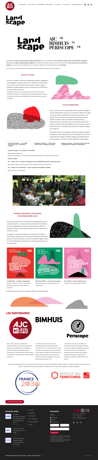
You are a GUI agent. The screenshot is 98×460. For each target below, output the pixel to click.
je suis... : (53, 415)
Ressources (49, 4)
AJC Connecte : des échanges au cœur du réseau (19, 430)
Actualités (66, 4)
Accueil (31, 410)
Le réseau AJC (22, 4)
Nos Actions (31, 4)
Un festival (54, 418)
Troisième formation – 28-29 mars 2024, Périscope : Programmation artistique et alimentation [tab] (75, 143)
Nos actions (32, 416)
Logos (31, 424)
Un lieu (53, 420)
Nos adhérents (40, 4)
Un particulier (55, 422)
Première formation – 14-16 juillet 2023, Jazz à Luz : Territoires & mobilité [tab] (17, 144)
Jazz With (57, 4)
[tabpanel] (49, 178)
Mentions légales (88, 455)
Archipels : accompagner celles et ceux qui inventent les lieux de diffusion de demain (19, 418)
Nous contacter (33, 422)
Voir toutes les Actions (15, 401)
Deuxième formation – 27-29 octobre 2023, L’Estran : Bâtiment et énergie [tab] (45, 143)
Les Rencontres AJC (77, 4)
